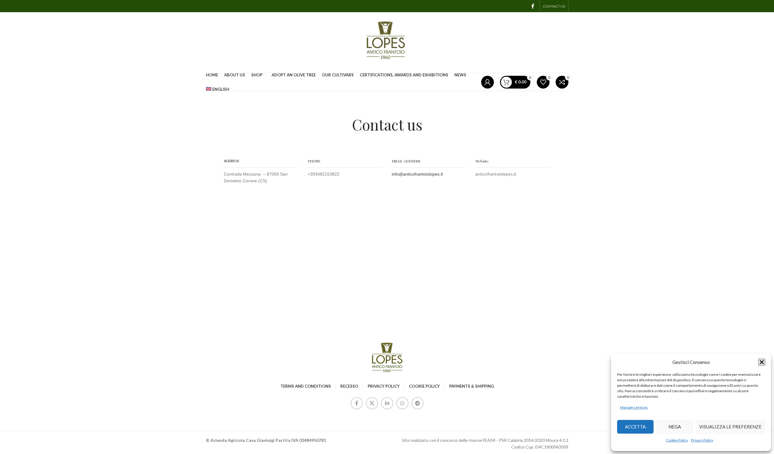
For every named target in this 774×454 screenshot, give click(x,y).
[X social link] (372, 403)
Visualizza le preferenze (730, 426)
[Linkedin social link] (387, 403)
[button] (762, 362)
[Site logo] (387, 41)
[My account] (487, 82)
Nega (674, 426)
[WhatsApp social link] (402, 403)
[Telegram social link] (417, 403)
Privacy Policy (702, 440)
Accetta (635, 426)
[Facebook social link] (532, 6)
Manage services (634, 407)
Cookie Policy (677, 440)
